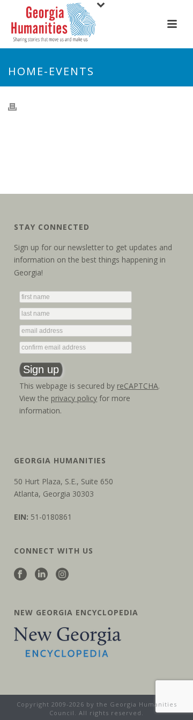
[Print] (17, 106)
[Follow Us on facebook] (20, 575)
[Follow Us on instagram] (62, 575)
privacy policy (74, 398)
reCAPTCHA (137, 386)
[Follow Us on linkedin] (41, 575)
